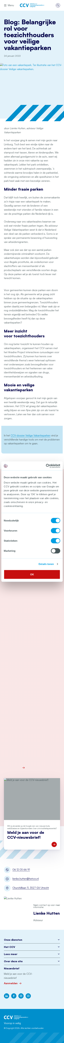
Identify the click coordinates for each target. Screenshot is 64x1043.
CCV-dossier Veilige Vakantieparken (30, 435)
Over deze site (13, 961)
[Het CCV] (32, 5)
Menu (11, 5)
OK (32, 574)
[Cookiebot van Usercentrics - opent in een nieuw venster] (46, 466)
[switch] (55, 530)
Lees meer (10, 954)
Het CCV (9, 947)
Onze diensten (13, 939)
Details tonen (46, 564)
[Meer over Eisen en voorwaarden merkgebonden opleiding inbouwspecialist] (41, 767)
